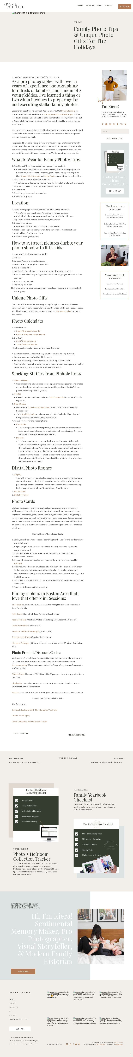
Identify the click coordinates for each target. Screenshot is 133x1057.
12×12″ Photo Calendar (27, 344)
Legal (116, 1042)
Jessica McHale (19, 619)
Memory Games (21, 380)
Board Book (19, 404)
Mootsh (19, 438)
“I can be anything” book (39, 407)
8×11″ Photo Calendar (26, 341)
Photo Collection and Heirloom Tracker (29, 721)
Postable (18, 563)
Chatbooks (17, 683)
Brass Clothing (68, 111)
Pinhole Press (18, 674)
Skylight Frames (21, 494)
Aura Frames (20, 491)
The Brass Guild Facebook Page (58, 114)
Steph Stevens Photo (21, 637)
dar (44, 334)
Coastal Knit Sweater (30, 176)
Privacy (121, 1042)
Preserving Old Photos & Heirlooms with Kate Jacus (34, 762)
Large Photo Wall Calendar (28, 331)
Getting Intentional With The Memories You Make (34, 710)
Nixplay (17, 474)
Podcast (78, 22)
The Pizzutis (17, 604)
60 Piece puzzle (57, 397)
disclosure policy (63, 311)
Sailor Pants (49, 176)
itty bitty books (29, 414)
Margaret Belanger (20, 643)
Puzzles (17, 394)
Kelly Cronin (17, 614)
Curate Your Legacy (21, 715)
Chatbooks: (21, 424)
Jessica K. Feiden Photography (26, 631)
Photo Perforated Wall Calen (29, 334)
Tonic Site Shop (101, 1044)
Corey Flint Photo (20, 625)
